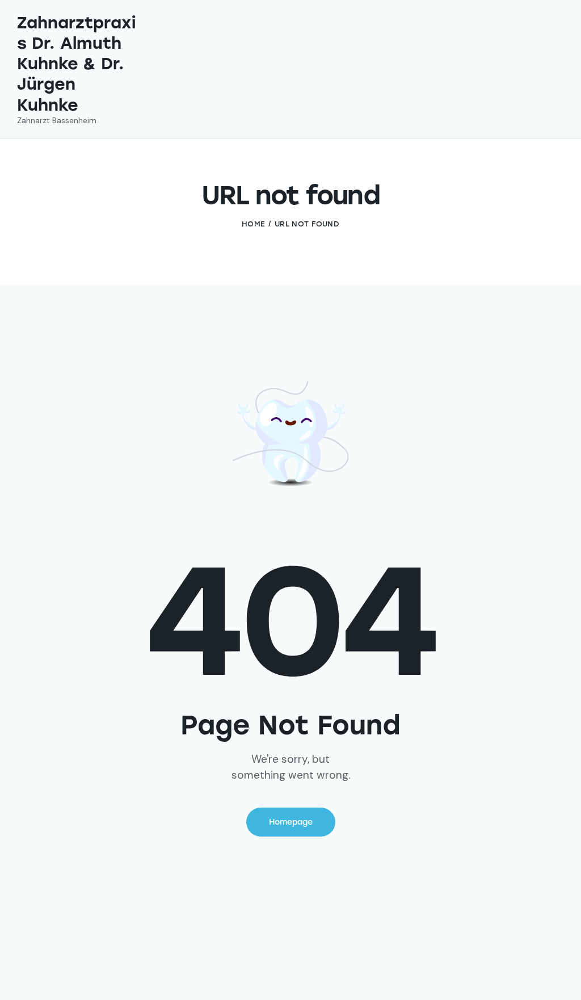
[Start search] (555, 90)
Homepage (291, 822)
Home (253, 224)
